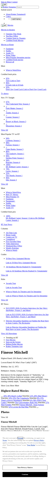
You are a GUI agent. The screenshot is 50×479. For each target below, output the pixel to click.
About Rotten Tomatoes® (16, 14)
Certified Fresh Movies (14, 40)
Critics (8, 16)
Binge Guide (11, 235)
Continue (25, 474)
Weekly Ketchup (12, 248)
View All (4, 130)
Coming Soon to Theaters (15, 38)
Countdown (10, 239)
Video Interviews (12, 244)
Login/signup (16, 19)
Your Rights (31, 445)
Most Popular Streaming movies (18, 57)
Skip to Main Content (9, 2)
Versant (20, 438)
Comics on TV (11, 237)
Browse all (10, 62)
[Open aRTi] (4, 4)
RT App (4, 224)
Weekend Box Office (14, 246)
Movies (10, 25)
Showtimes (12, 333)
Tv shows (4, 93)
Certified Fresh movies (14, 60)
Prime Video (10, 55)
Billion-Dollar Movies (14, 344)
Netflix (8, 51)
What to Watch (13, 70)
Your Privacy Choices (25, 467)
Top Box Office (12, 36)
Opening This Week (13, 34)
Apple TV (10, 53)
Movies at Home (7, 45)
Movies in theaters (8, 30)
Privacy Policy (39, 440)
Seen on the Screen (13, 342)
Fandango (9, 49)
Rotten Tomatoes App (14, 346)
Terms (5, 440)
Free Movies (10, 340)
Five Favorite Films (13, 241)
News (10, 224)
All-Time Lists (11, 233)
